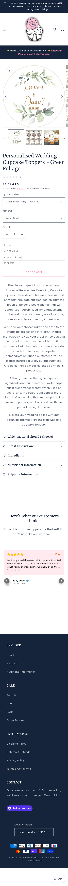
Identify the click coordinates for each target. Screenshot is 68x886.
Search (11, 695)
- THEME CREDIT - (48, 858)
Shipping (21, 188)
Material (7, 211)
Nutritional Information (21, 671)
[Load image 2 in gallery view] (34, 137)
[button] (4, 29)
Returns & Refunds (19, 752)
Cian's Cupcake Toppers (27, 858)
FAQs (10, 712)
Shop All (12, 663)
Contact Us (52, 795)
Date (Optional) (12, 257)
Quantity (8, 227)
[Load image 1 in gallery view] (16, 137)
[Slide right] (62, 96)
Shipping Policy (16, 743)
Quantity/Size (10, 194)
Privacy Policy (16, 760)
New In (11, 655)
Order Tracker (16, 720)
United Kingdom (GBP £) (32, 832)
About (10, 703)
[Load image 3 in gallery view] (52, 137)
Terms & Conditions (19, 768)
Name (7, 245)
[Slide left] (6, 96)
